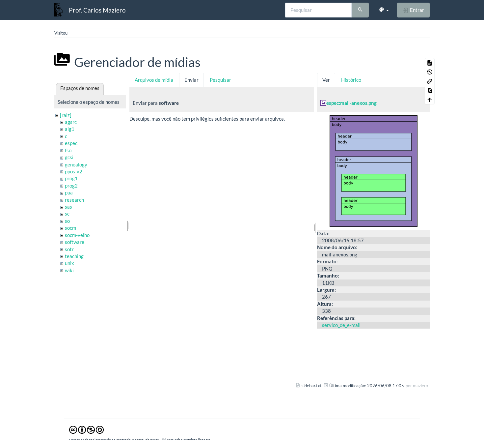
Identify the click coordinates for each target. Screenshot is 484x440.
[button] (384, 10)
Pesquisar (220, 80)
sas (68, 207)
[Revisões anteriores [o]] (429, 72)
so (67, 221)
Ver (326, 80)
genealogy (76, 164)
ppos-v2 (73, 171)
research (74, 200)
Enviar (191, 80)
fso (68, 150)
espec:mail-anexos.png (351, 103)
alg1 (69, 129)
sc (67, 214)
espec (71, 143)
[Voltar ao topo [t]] (429, 99)
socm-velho (77, 235)
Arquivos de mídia (154, 80)
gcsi (69, 157)
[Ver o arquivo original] (373, 170)
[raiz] (65, 115)
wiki (69, 270)
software (74, 242)
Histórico (351, 80)
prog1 (71, 178)
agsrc (71, 122)
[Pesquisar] (360, 10)
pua (69, 192)
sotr (69, 249)
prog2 (71, 186)
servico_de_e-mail (341, 325)
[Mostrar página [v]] (429, 62)
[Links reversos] (429, 81)
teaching (74, 256)
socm (70, 228)
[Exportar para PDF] (429, 90)
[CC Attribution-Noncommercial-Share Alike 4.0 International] (86, 429)
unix (69, 263)
